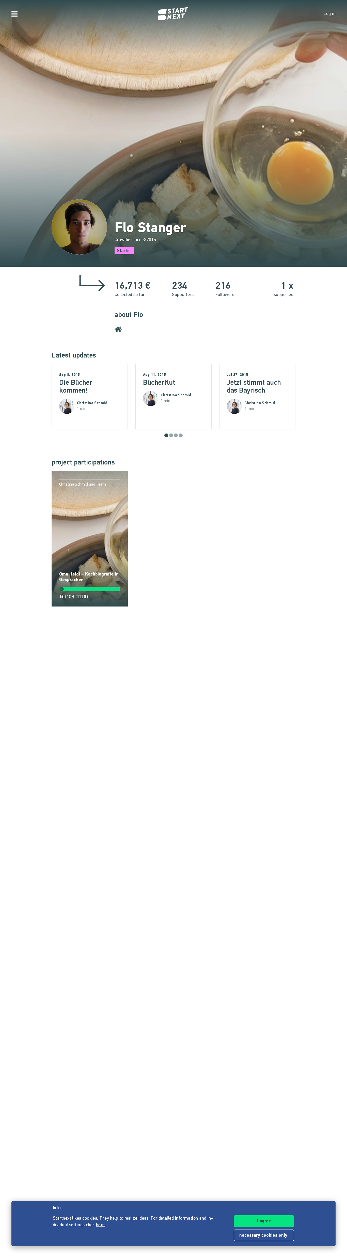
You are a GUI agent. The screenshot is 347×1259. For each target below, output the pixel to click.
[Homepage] (173, 14)
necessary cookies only (264, 1235)
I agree (264, 1221)
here (100, 1225)
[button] (166, 435)
